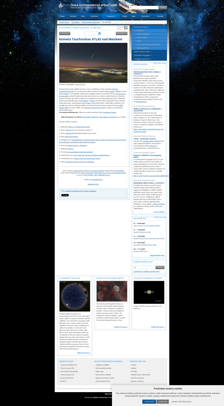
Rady (133, 16)
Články (62, 16)
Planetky (134, 371)
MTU (86, 171)
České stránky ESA (67, 378)
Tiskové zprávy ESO (67, 375)
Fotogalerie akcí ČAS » (142, 59)
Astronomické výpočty (103, 368)
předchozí (65, 33)
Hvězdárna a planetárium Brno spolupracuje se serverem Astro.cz (110, 388)
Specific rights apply (87, 173)
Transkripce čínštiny (109, 112)
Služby (124, 16)
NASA (91, 175)
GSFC (95, 175)
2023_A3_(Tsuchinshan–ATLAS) (79, 127)
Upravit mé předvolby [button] (181, 402)
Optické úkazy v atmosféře (140, 375)
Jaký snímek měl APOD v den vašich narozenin (99, 117)
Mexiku (92, 101)
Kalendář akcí (140, 218)
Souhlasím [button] (149, 402)
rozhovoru (152, 146)
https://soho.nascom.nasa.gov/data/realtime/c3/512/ (152, 176)
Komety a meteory (137, 381)
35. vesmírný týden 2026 (69, 278)
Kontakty (160, 16)
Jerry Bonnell (94, 171)
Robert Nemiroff (79, 171)
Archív (139, 41)
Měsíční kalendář (143, 34)
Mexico (70, 149)
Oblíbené (140, 30)
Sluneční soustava (137, 378)
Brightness (92, 191)
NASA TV (63, 381)
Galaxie (133, 368)
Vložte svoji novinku (159, 63)
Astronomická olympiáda (69, 371)
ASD (86, 175)
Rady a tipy (99, 371)
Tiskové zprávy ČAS (67, 368)
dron (89, 103)
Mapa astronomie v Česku (105, 378)
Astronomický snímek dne (91, 22)
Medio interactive (100, 397)
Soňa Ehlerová (149, 106)
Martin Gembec (150, 69)
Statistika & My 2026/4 (151, 141)
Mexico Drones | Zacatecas (77, 145)
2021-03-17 (69, 130)
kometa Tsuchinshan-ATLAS (95, 108)
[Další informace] (74, 296)
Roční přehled (142, 37)
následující (121, 33)
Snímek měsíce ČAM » (142, 52)
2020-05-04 (69, 133)
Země (92, 94)
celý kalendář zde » (157, 255)
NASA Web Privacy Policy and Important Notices (110, 173)
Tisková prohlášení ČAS (68, 365)
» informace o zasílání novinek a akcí (146, 271)
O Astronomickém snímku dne (148, 44)
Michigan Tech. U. (105, 175)
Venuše (111, 91)
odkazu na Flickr (158, 204)
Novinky (73, 16)
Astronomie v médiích (103, 375)
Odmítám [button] (163, 402)
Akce (83, 16)
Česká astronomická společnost (73, 388)
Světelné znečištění (102, 365)
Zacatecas (85, 101)
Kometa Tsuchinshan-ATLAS (74, 191)
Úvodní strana (64, 22)
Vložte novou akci (160, 217)
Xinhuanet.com (141, 102)
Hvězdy (133, 365)
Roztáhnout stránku (120, 27)
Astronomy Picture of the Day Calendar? (80, 162)
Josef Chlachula (119, 171)
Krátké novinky (140, 64)
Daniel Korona (80, 84)
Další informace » (84, 353)
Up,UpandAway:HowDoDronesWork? (80, 152)
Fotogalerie (111, 16)
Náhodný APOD (93, 184)
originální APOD (96, 180)
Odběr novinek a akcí (143, 262)
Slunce (86, 191)
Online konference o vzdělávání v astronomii (147, 110)
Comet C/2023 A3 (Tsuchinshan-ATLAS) (87, 158)
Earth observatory (71, 137)
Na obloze (94, 16)
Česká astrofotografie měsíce (110, 278)
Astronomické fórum (103, 381)
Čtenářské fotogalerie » (143, 55)
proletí (65, 94)
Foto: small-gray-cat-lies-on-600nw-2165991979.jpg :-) (92, 155)
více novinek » (159, 212)
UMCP (102, 171)
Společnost (146, 16)
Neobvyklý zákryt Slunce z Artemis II (149, 183)
